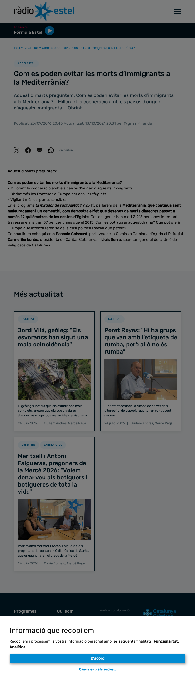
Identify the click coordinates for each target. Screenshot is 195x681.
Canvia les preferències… (97, 669)
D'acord (98, 658)
